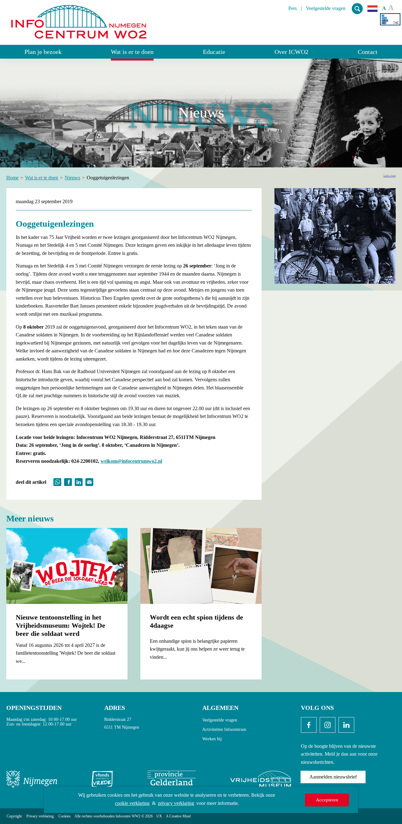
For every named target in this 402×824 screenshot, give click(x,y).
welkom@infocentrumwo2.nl (131, 461)
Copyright (14, 816)
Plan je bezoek (43, 51)
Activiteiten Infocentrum (224, 729)
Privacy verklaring (40, 816)
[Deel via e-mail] (89, 481)
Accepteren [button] (327, 799)
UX (159, 816)
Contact (368, 51)
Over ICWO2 (291, 51)
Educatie (214, 51)
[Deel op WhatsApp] (57, 481)
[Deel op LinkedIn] (79, 481)
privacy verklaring (176, 803)
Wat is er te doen (132, 51)
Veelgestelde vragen (325, 8)
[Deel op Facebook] (68, 481)
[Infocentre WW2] (78, 19)
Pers (292, 8)
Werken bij (212, 739)
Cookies (64, 816)
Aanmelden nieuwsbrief (333, 776)
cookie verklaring (132, 803)
